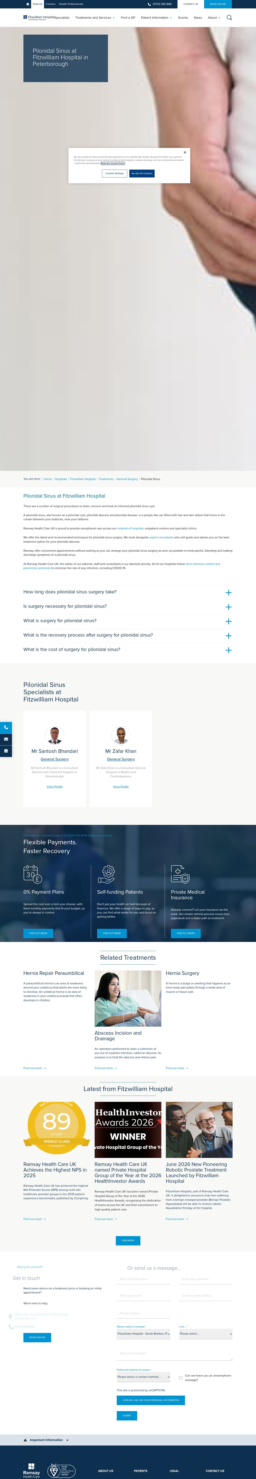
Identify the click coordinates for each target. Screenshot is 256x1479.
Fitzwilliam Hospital (83, 479)
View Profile (55, 787)
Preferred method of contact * (134, 1369)
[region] (129, 165)
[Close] (185, 152)
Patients (37, 4)
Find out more (38, 933)
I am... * (183, 1326)
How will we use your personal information (151, 1400)
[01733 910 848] (6, 727)
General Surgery (127, 479)
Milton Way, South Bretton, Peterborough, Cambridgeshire (57, 1316)
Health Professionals (71, 4)
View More (128, 1240)
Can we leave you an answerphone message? (208, 1378)
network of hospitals (130, 528)
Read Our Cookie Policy (112, 163)
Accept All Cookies (142, 173)
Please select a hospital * (131, 1326)
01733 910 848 (162, 4)
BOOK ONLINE (218, 4)
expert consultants (161, 537)
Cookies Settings (115, 173)
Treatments (106, 479)
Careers (50, 4)
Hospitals (61, 479)
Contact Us (190, 4)
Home (48, 479)
